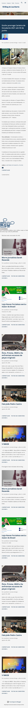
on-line (19, 83)
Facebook (4, 3)
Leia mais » (5, 278)
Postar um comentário (18, 276)
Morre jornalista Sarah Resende (12, 258)
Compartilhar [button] (6, 170)
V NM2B (5, 444)
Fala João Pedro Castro (12, 404)
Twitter (13, 3)
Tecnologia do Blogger (15, 702)
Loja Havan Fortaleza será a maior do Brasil (14, 305)
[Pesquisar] (22, 3)
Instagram (9, 3)
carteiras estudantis (12, 165)
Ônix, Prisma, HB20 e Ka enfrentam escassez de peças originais (12, 355)
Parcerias (17, 3)
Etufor (21, 165)
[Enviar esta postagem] (3, 168)
